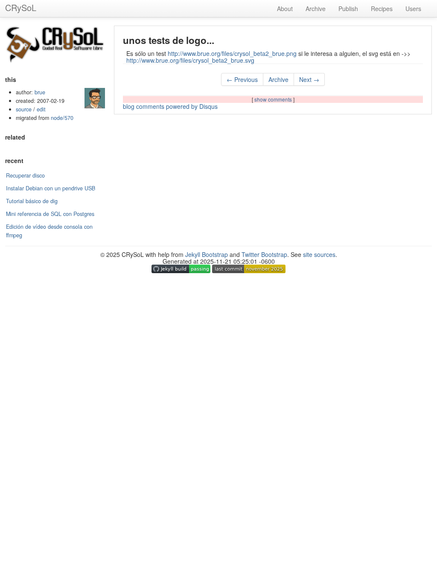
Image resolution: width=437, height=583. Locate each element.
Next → (309, 79)
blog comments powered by (170, 106)
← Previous (242, 79)
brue (40, 92)
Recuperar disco (25, 175)
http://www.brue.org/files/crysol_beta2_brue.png (232, 53)
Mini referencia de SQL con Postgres (50, 214)
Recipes (382, 8)
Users (413, 8)
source (24, 109)
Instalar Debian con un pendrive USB (50, 188)
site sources (319, 254)
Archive (316, 8)
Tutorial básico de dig (32, 201)
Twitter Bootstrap (264, 254)
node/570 (62, 118)
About (285, 8)
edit (41, 109)
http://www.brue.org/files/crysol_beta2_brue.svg (190, 60)
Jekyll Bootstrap (206, 254)
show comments (273, 99)
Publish (348, 8)
